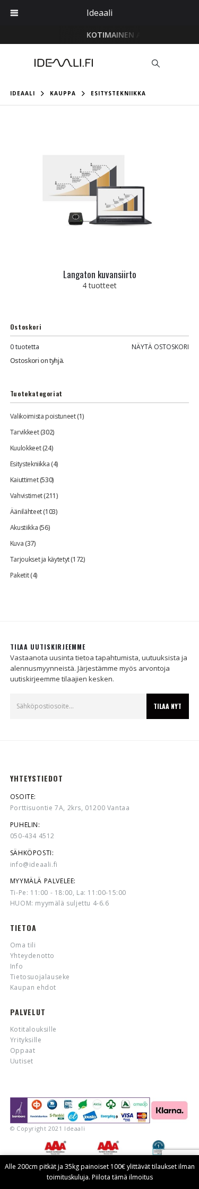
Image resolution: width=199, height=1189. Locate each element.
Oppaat (23, 1050)
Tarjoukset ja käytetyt (40, 559)
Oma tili (23, 945)
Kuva (17, 543)
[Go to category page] (99, 191)
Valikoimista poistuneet (43, 416)
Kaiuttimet (24, 479)
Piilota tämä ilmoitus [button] (122, 1177)
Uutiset (21, 1061)
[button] (155, 63)
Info (16, 966)
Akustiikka (24, 527)
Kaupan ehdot (33, 987)
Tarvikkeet (24, 432)
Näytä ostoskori (160, 346)
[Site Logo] (63, 63)
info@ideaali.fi (34, 864)
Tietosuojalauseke (40, 976)
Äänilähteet (26, 511)
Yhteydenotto (32, 955)
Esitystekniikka (30, 463)
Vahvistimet (26, 495)
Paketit (19, 575)
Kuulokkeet (25, 447)
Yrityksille (26, 1039)
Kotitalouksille (33, 1029)
